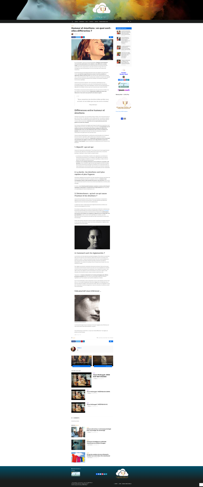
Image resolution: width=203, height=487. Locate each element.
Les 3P (72, 25)
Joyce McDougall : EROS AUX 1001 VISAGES (101, 376)
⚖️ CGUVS (115, 483)
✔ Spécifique (81, 21)
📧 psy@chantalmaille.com (76, 468)
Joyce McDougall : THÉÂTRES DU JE (97, 404)
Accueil (76, 21)
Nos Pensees (90, 457)
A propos (91, 21)
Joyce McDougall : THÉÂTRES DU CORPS (98, 391)
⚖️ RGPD (119, 483)
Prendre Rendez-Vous (103, 21)
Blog (87, 21)
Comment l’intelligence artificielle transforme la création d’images (96, 442)
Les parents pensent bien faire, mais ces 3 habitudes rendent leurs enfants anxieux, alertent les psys (126, 33)
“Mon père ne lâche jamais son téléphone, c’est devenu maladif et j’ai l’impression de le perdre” (125, 62)
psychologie (105, 337)
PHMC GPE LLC (90, 482)
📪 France (73, 470)
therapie (112, 337)
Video (88, 390)
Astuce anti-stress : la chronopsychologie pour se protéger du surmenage (99, 429)
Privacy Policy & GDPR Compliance (122, 111)
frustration (106, 210)
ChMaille (79, 347)
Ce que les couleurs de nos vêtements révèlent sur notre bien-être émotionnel (98, 455)
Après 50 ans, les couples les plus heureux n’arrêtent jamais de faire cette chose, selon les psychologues (125, 55)
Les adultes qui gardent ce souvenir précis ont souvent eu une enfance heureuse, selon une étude (125, 48)
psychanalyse (101, 337)
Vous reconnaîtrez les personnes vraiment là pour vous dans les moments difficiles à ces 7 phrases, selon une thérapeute (125, 40)
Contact (96, 21)
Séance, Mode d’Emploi (126, 483)
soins (109, 337)
